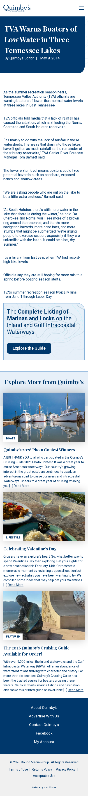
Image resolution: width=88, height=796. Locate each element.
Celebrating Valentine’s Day (29, 549)
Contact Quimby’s (44, 724)
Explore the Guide (29, 348)
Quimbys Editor (21, 58)
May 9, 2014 (50, 58)
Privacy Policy (65, 769)
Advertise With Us (44, 716)
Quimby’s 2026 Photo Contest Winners (39, 449)
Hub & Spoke (50, 787)
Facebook (44, 733)
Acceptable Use (44, 776)
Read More (21, 486)
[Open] (81, 8)
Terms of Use (18, 769)
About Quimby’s (44, 707)
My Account (44, 741)
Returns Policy (42, 769)
